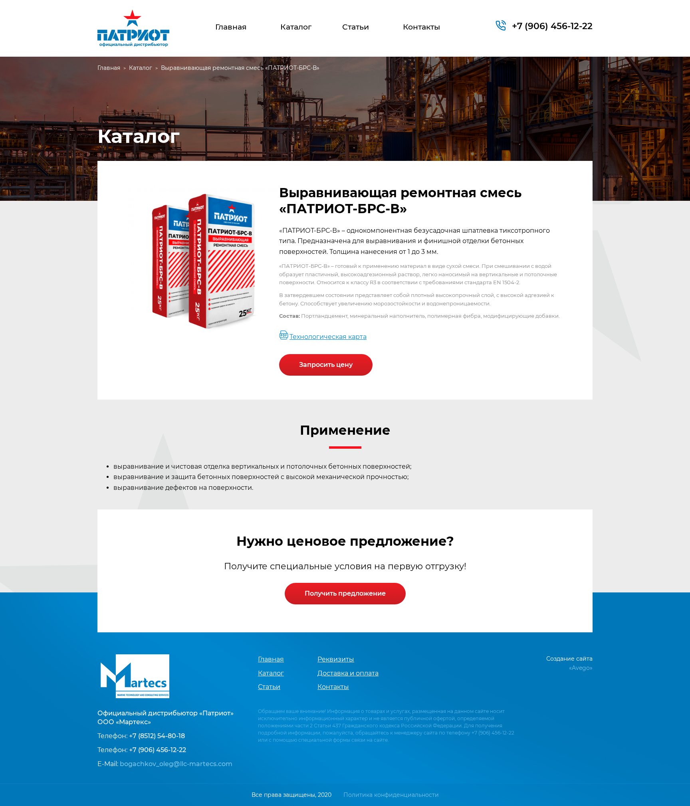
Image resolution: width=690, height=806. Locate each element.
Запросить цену (326, 364)
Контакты (421, 27)
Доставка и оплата (348, 673)
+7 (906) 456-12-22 (552, 26)
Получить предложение (345, 593)
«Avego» (581, 667)
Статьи (355, 27)
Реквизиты (335, 659)
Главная (231, 27)
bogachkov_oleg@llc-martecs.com (176, 764)
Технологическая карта (328, 337)
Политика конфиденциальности (391, 794)
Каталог (295, 27)
